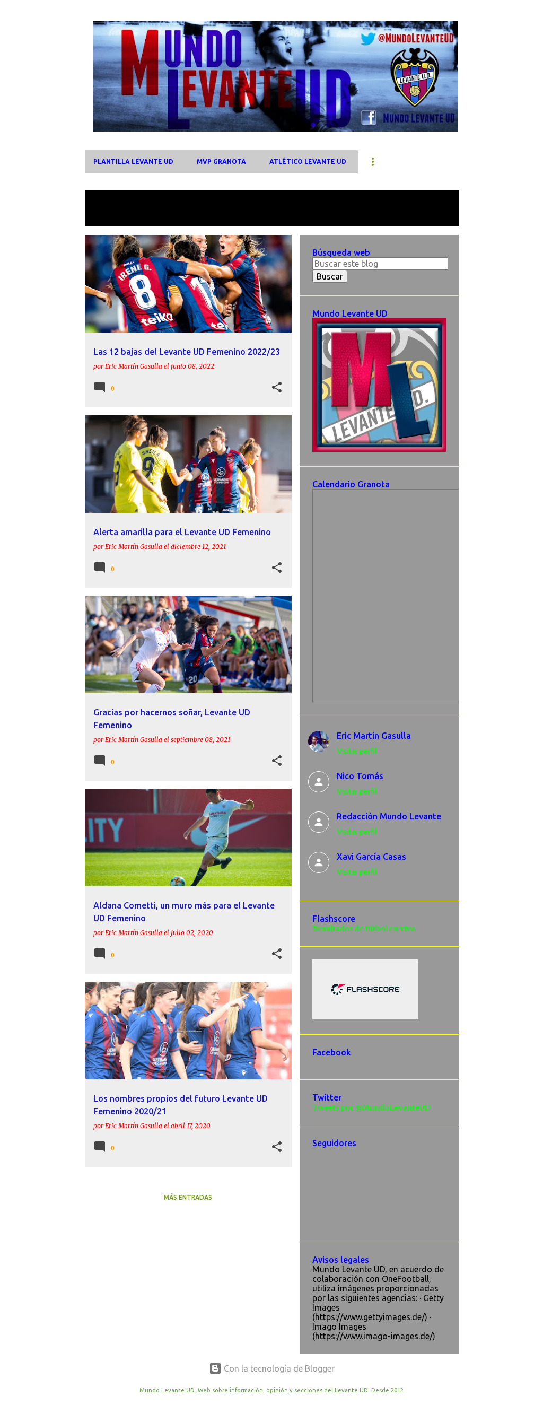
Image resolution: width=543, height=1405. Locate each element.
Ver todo (110, 216)
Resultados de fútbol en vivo (363, 928)
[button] (276, 388)
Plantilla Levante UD (133, 161)
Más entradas (188, 1197)
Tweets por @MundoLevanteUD (371, 1107)
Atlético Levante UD (307, 161)
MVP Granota (221, 161)
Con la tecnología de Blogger (278, 1368)
